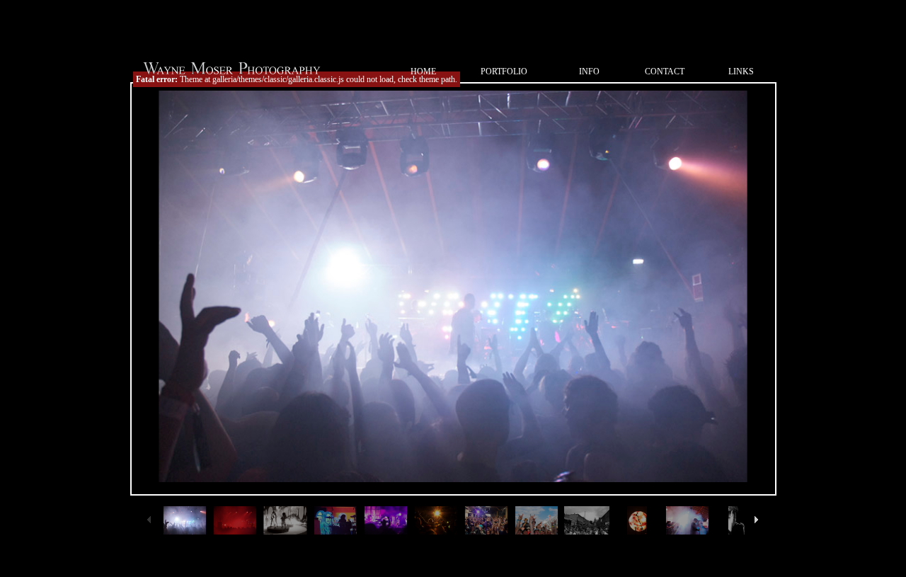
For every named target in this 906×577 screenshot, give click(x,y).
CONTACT (664, 71)
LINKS (741, 71)
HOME (423, 71)
